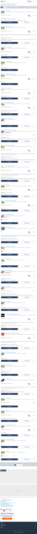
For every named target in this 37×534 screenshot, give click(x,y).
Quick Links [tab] (3, 525)
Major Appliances (18, 48)
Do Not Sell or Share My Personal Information (17, 530)
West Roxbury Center (14, 293)
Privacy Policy (8, 530)
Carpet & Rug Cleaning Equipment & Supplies (22, 228)
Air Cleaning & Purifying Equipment (6, 506)
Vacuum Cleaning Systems (20, 11)
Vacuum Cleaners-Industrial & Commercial (7, 505)
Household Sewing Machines (20, 287)
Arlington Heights (8, 278)
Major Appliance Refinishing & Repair (27, 146)
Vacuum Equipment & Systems (20, 27)
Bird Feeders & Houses (19, 399)
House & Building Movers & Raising (28, 399)
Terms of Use (27, 530)
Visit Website (27, 22)
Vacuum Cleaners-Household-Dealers (10, 11)
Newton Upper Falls (9, 156)
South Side (8, 137)
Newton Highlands (9, 192)
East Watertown (8, 371)
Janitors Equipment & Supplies (20, 89)
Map (5, 7)
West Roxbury (9, 293)
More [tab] (2, 527)
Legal (30, 530)
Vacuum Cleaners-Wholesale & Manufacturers (8, 502)
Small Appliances (24, 48)
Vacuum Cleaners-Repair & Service (29, 11)
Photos (34, 15)
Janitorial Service (28, 89)
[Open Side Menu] (35, 1)
